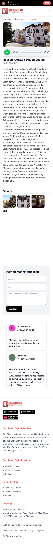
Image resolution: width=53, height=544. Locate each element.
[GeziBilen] (12, 11)
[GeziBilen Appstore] (27, 412)
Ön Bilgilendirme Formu (13, 536)
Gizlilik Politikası (10, 530)
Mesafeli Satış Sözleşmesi (32, 530)
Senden (13, 308)
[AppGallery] (10, 417)
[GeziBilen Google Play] (10, 412)
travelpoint (20, 19)
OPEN (47, 3)
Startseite (7, 19)
